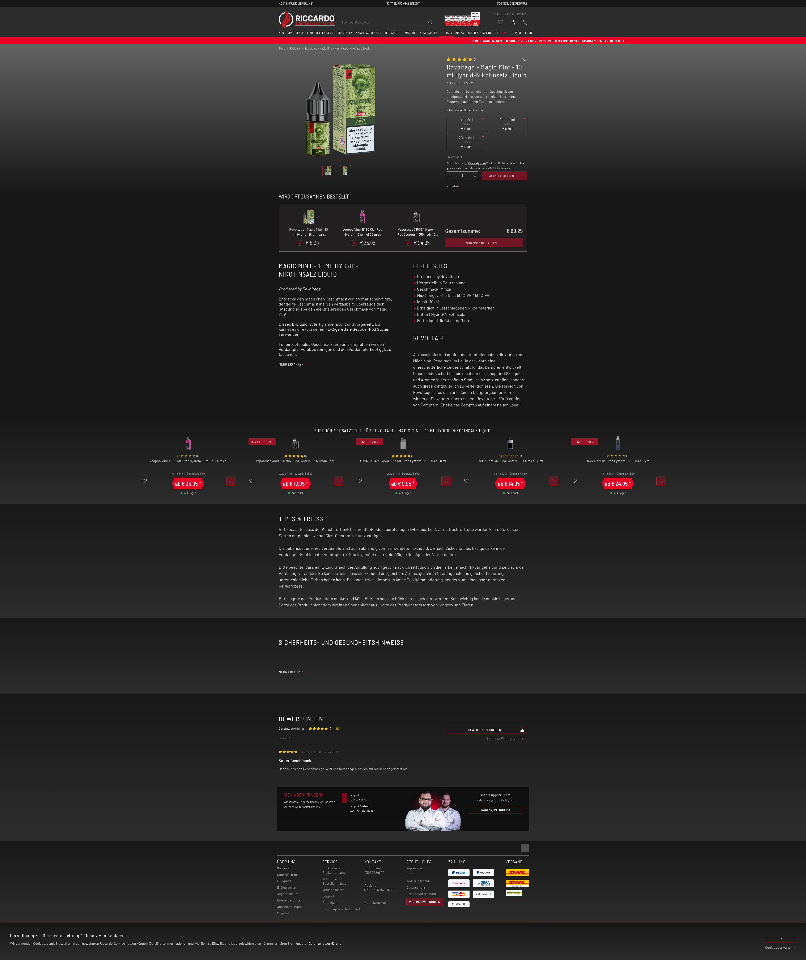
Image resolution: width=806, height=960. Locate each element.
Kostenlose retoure (512, 3)
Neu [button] (281, 32)
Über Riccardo (287, 874)
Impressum (414, 868)
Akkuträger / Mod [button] (368, 32)
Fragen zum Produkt (495, 810)
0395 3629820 (374, 872)
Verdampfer (289, 349)
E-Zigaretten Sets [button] (320, 32)
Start (282, 48)
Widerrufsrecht (417, 881)
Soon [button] (528, 32)
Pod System (380, 329)
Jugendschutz (287, 894)
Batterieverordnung (421, 894)
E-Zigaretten (286, 887)
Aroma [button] (459, 32)
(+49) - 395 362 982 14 (379, 890)
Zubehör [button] (411, 32)
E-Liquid (299, 324)
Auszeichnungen (289, 907)
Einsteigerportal (289, 900)
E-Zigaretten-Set (343, 329)
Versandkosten (477, 163)
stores (498, 14)
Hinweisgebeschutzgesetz (342, 909)
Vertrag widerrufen (424, 902)
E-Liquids (284, 881)
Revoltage (311, 288)
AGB (409, 874)
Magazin (283, 913)
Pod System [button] (345, 32)
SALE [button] (505, 32)
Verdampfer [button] (393, 32)
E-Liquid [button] (446, 32)
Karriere (522, 14)
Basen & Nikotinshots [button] (483, 32)
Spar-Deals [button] (296, 32)
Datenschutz (415, 887)
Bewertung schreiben (484, 730)
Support (328, 896)
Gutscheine (330, 902)
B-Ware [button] (517, 32)
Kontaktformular (376, 902)
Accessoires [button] (429, 32)
